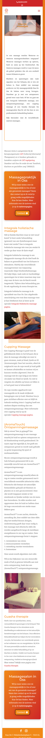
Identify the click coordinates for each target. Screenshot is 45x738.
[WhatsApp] (22, 5)
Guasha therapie (11, 666)
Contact (21, 213)
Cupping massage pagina (22, 415)
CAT (21, 154)
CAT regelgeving (28, 160)
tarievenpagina (25, 207)
